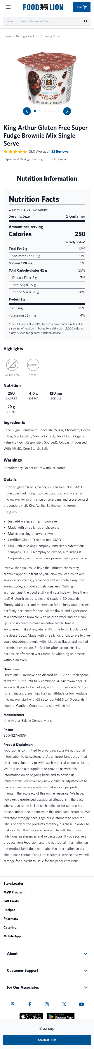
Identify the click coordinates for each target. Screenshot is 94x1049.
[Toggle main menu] (8, 7)
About (12, 953)
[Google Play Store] (61, 1017)
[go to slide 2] (40, 111)
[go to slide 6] (59, 111)
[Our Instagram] (46, 1004)
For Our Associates (23, 987)
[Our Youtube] (81, 1004)
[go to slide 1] (35, 111)
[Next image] (67, 111)
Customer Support (22, 970)
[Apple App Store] (31, 1016)
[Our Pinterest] (12, 1004)
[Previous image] (27, 111)
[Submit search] (85, 21)
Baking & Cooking (27, 36)
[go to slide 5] (54, 111)
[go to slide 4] (49, 111)
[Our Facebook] (29, 1004)
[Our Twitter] (64, 1004)
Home (7, 36)
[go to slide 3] (45, 111)
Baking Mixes (52, 36)
